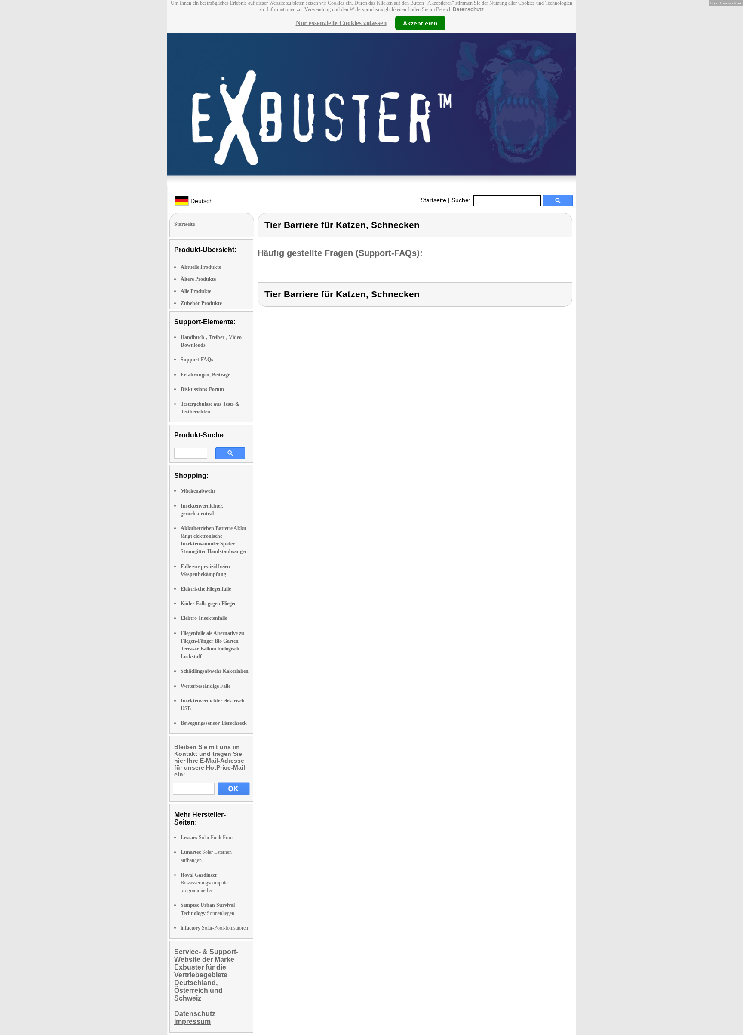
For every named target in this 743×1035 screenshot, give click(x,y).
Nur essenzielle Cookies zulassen (341, 22)
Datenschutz (468, 9)
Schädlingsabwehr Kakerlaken (215, 671)
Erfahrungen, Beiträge (205, 375)
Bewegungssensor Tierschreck (214, 723)
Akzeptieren (420, 22)
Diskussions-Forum (202, 389)
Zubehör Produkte (201, 303)
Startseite (433, 200)
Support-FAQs (197, 360)
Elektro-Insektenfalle (204, 618)
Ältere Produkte (198, 279)
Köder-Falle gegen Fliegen (209, 604)
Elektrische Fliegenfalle (206, 589)
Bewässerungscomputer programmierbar (205, 882)
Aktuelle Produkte (201, 267)
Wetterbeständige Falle (205, 686)
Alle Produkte (196, 291)
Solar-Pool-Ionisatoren (214, 928)
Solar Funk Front (207, 838)
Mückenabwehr (198, 491)
